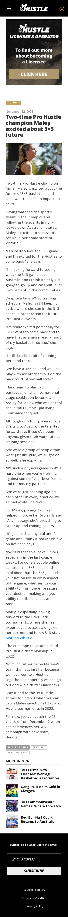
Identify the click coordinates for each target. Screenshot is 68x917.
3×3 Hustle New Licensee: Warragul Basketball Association (40, 773)
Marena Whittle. (20, 637)
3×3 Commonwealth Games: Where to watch (41, 803)
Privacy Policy (34, 906)
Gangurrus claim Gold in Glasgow (40, 788)
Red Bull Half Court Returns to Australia (38, 819)
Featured (39, 747)
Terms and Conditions (34, 898)
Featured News (18, 752)
